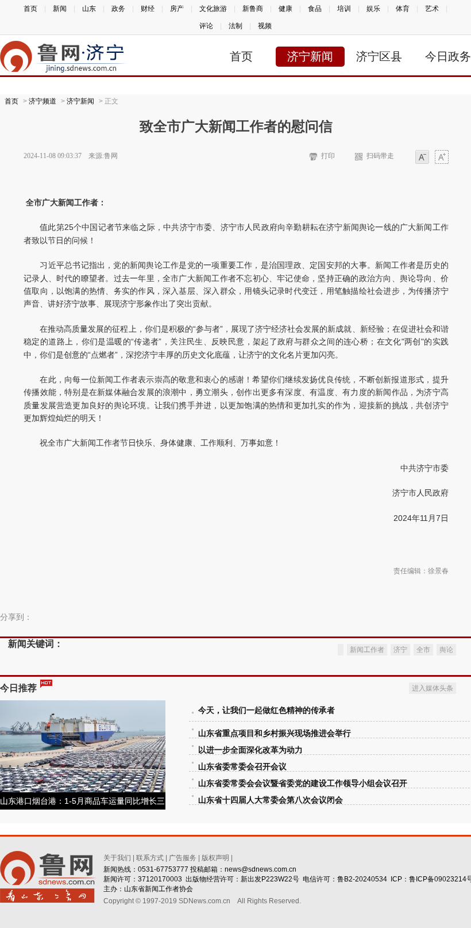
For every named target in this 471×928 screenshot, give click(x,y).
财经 (148, 9)
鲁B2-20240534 (362, 879)
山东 (89, 9)
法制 (235, 26)
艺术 (432, 9)
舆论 (446, 650)
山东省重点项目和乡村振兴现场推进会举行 (274, 733)
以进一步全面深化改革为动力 (250, 750)
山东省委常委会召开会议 (242, 766)
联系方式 (150, 858)
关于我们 (117, 858)
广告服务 (182, 858)
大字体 (442, 158)
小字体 (422, 158)
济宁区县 (379, 56)
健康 (285, 9)
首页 (30, 9)
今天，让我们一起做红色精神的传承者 (266, 710)
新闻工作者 (367, 650)
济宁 (400, 650)
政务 (118, 9)
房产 (177, 9)
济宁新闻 (310, 56)
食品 (315, 9)
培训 (344, 9)
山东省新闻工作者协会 (158, 889)
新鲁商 (252, 9)
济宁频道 (42, 101)
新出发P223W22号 (270, 879)
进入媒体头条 (432, 688)
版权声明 (215, 858)
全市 (423, 650)
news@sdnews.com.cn (260, 869)
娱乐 (373, 9)
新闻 (60, 9)
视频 (265, 26)
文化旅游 (213, 9)
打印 (328, 156)
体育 (403, 9)
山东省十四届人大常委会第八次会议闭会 (270, 800)
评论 (206, 26)
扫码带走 (380, 156)
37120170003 (160, 879)
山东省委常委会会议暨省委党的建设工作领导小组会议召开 (302, 783)
